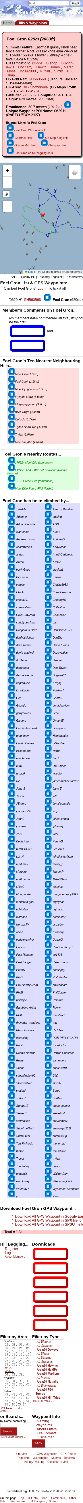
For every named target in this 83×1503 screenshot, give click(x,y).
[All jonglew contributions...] (11, 826)
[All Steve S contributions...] (11, 1113)
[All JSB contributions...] (11, 834)
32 (20, 1374)
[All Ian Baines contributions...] (48, 766)
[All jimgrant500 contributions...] (11, 811)
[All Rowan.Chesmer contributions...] (48, 1053)
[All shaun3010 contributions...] (48, 1068)
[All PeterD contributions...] (11, 970)
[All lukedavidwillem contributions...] (48, 856)
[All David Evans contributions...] (48, 645)
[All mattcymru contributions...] (11, 879)
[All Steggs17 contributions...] (11, 1106)
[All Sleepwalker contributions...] (11, 1083)
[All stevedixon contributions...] (11, 1121)
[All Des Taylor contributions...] (48, 668)
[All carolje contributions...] (11, 585)
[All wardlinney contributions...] (11, 1181)
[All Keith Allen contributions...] (11, 841)
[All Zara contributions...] (48, 1196)
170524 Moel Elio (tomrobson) (34, 462)
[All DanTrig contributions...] (48, 637)
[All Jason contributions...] (11, 796)
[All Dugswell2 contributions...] (48, 675)
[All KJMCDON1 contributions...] (11, 849)
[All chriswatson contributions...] (11, 607)
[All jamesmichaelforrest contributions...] (48, 781)
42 (13, 1388)
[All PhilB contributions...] (11, 992)
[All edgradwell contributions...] (11, 683)
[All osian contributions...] (11, 932)
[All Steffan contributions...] (48, 1098)
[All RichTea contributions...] (48, 1030)
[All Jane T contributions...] (48, 788)
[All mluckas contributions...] (48, 887)
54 (27, 1401)
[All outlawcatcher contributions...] (11, 940)
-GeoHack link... (24, 137)
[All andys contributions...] (11, 554)
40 (27, 1384)
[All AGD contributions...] (48, 524)
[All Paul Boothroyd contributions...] (48, 947)
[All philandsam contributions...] (48, 985)
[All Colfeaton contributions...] (48, 607)
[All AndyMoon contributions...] (48, 547)
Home (7, 23)
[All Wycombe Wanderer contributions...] (48, 1189)
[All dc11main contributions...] (11, 660)
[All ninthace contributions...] (11, 917)
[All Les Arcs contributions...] (48, 849)
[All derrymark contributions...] (11, 668)
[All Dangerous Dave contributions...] (11, 630)
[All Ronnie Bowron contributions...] (11, 1053)
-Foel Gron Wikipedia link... (31, 130)
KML (39, 1296)
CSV (39, 1325)
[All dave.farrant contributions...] (11, 645)
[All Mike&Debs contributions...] (48, 879)
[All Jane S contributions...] (11, 788)
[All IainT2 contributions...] (11, 766)
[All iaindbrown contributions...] (11, 758)
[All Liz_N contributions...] (11, 856)
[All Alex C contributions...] (48, 532)
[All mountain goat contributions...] (11, 902)
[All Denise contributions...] (48, 660)
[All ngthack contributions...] (48, 909)
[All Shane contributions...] (11, 1068)
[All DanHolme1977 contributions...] (48, 630)
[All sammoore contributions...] (48, 1060)
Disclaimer (45, 1437)
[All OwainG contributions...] (48, 940)
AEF (39, 1311)
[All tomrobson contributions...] (48, 1151)
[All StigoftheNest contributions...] (11, 1128)
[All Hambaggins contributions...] (48, 736)
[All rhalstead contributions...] (48, 1015)
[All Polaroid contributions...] (48, 1000)
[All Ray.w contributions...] (48, 1007)
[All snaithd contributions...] (11, 1091)
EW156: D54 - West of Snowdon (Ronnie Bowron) (37, 471)
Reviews (69, 1457)
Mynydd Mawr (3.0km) (29, 396)
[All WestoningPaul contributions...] (48, 1181)
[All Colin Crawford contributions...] (11, 615)
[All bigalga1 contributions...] (48, 569)
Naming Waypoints (44, 1423)
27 (20, 1364)
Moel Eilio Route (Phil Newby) (34, 488)
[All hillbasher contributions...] (48, 743)
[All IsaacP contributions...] (11, 773)
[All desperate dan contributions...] (11, 675)
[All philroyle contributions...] (11, 1000)
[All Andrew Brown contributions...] (11, 539)
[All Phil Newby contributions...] (48, 977)
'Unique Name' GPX (50, 1268)
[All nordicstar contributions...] (48, 917)
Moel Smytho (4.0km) (29, 442)
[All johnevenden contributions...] (48, 819)
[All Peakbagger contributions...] (11, 962)
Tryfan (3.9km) (24, 434)
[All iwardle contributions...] (48, 773)
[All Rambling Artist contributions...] (11, 1007)
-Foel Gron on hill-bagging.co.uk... (35, 153)
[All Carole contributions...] (48, 577)
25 (6, 1364)
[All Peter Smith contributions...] (48, 962)
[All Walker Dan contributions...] (48, 1174)
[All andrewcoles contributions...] (11, 547)
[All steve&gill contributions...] (48, 1113)
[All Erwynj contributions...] (48, 683)
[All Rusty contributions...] (11, 1060)
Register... (23, 331)
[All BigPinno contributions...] (11, 577)
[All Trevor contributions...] (11, 1159)
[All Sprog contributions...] (48, 1091)
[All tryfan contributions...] (48, 1159)
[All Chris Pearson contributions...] (48, 592)
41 (6, 1388)
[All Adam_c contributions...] (11, 517)
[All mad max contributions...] (11, 864)
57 (24, 1404)
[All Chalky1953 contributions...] (48, 585)
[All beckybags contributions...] (11, 569)
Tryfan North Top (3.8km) (31, 427)
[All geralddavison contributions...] (48, 705)
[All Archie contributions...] (48, 562)
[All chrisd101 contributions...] (11, 600)
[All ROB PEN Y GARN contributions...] (48, 1038)
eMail (64, 1461)
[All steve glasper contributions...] (48, 1106)
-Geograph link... (58, 145)
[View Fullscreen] (7, 206)
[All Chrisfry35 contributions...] (48, 600)
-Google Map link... (26, 145)
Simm (58, 71)
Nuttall (45, 71)
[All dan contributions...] (48, 622)
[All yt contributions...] (11, 1196)
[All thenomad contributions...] (48, 1143)
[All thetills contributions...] (11, 1151)
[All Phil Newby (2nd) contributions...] (11, 985)
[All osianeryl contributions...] (48, 932)
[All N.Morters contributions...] (11, 909)
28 (27, 1364)
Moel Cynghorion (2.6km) (31, 389)
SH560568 (37, 79)
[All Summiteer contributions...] (11, 1136)
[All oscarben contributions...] (48, 924)
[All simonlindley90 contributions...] (11, 1075)
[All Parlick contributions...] (11, 947)
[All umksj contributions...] (48, 1166)
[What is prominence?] (67, 107)
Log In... (21, 345)
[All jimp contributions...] (48, 811)
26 (13, 1364)
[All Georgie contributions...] (11, 705)
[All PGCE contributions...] (11, 977)
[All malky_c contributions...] (48, 864)
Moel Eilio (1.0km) (26, 374)
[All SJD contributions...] (48, 1075)
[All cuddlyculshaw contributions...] (11, 622)
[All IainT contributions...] (48, 758)
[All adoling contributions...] (48, 517)
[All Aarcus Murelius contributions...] (48, 509)
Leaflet (31, 271)
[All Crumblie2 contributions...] (48, 615)
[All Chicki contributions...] (11, 592)
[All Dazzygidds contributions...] (48, 653)
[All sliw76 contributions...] (48, 1083)
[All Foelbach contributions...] (48, 690)
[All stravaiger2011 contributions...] (48, 1128)
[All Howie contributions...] (48, 751)
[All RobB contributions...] (11, 1045)
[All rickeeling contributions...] (11, 1038)
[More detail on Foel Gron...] (48, 300)
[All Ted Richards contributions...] (11, 1143)
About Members (15, 1256)
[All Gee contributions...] (11, 698)
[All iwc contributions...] (11, 781)
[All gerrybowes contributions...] (11, 713)
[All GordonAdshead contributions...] (11, 728)
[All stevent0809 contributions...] (48, 1121)
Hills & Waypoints (32, 23)
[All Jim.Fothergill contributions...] (48, 804)
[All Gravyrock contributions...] (48, 728)
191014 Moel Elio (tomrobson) (34, 481)
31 (13, 1374)
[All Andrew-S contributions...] (48, 539)
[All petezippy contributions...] (48, 970)
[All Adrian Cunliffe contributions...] (11, 524)
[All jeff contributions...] (48, 796)
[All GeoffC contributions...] (48, 698)
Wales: (9, 1371)
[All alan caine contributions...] (11, 532)
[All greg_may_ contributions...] (11, 736)
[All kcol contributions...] (48, 834)
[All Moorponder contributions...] (11, 894)
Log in (42, 288)
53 (20, 1401)
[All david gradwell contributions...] (11, 653)
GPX (39, 1254)
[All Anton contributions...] (11, 562)
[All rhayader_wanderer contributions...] (11, 1023)
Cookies (52, 1461)
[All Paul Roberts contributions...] (11, 955)
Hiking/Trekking (34, 1461)
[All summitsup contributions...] (48, 1136)
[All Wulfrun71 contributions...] (11, 1189)
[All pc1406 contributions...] (48, 955)
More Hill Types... (42, 1400)
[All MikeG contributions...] (11, 887)
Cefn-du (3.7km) (25, 419)
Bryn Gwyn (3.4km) (27, 412)
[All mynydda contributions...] (48, 902)
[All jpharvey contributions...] (48, 826)
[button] (43, 215)
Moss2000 (27, 71)
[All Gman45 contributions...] (48, 721)
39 (20, 1384)
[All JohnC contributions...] (11, 819)
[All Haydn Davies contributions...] (11, 743)
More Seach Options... (13, 1436)
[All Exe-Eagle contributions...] (11, 690)
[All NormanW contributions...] (11, 924)
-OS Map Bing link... (57, 137)
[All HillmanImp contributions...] (11, 751)
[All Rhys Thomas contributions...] (11, 1030)
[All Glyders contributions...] (11, 721)
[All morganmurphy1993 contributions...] (48, 894)
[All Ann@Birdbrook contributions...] (48, 554)
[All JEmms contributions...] (11, 804)
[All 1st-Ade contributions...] (11, 509)
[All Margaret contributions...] (11, 872)
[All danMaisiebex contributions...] (11, 637)
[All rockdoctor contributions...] (48, 1045)
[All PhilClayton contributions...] (48, 992)
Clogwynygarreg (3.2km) (30, 404)
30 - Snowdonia (35, 87)
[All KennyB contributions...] (48, 841)
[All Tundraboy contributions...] (11, 1166)
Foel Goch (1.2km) (27, 381)
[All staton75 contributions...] (11, 1098)
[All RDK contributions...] (11, 1015)
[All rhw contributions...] (48, 1023)
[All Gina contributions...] (48, 713)
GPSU (40, 1282)
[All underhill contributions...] (11, 1174)
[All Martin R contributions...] (48, 872)
